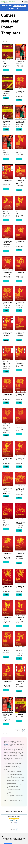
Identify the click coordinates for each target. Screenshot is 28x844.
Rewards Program (18, 839)
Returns (23, 838)
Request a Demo (9, 839)
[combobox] (17, 730)
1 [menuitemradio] (23, 730)
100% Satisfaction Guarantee (17, 829)
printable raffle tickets (17, 776)
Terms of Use (6, 838)
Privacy (18, 838)
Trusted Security (13, 829)
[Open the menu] (26, 2)
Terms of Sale (13, 838)
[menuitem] (21, 730)
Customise (6, 70)
